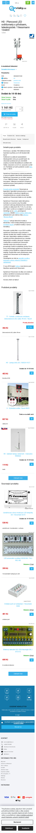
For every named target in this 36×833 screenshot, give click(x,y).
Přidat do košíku (11, 114)
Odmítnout (9, 828)
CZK (16, 3)
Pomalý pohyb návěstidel (11, 189)
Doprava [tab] (19, 139)
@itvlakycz (6, 754)
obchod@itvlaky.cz (8, 742)
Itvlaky (7, 691)
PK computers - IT (5, 773)
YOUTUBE (29, 697)
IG (18, 697)
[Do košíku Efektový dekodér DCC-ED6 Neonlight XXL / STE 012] (32, 660)
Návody (3, 777)
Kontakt (3, 767)
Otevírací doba (4, 769)
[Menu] (33, 2)
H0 (14, 78)
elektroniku (27, 213)
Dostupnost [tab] (25, 139)
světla (15, 211)
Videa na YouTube (8, 751)
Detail (30, 327)
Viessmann (17, 83)
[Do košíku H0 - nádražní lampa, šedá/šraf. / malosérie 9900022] (32, 464)
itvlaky (5, 749)
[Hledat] (4, 2)
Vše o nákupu (4, 765)
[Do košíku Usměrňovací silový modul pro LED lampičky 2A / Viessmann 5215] (32, 523)
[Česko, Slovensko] (18, 440)
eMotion (6, 221)
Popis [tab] (4, 135)
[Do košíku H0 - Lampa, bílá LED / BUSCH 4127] (32, 373)
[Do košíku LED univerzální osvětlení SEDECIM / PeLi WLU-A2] (32, 568)
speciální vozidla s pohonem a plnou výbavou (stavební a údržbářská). (16, 260)
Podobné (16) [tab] (10, 135)
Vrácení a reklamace (6, 763)
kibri (31, 167)
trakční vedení (19, 213)
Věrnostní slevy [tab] (7, 142)
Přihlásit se (18, 727)
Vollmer (17, 266)
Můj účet (3, 761)
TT (29, 691)
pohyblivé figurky (8, 225)
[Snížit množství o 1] (22, 110)
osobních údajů (18, 723)
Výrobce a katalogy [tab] (20, 135)
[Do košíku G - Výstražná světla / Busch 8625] (32, 418)
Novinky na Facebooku (9, 746)
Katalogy (3, 775)
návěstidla (6, 213)
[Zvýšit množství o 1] (22, 108)
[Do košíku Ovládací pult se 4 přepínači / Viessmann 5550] (32, 614)
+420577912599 (7, 744)
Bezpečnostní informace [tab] (9, 139)
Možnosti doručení (6, 103)
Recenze (3, 780)
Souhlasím (25, 828)
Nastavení (17, 822)
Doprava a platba (5, 771)
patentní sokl (17, 80)
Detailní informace (8, 69)
